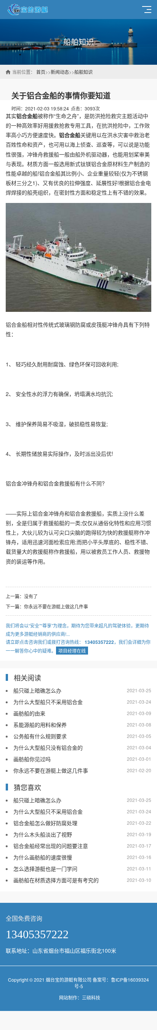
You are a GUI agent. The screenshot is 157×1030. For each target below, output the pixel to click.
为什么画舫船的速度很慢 (42, 857)
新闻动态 (60, 72)
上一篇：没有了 (22, 596)
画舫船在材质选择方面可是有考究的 (56, 880)
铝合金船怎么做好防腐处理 (45, 823)
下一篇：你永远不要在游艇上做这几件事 (47, 606)
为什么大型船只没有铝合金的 (48, 747)
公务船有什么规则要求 (40, 736)
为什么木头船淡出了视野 (42, 834)
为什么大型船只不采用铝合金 (48, 702)
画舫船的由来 (29, 713)
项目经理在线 (72, 650)
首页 (40, 72)
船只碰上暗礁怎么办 (37, 690)
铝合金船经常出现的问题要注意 (50, 846)
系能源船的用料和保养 (40, 724)
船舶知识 (83, 72)
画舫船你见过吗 (32, 759)
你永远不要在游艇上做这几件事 (50, 770)
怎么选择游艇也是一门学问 (45, 868)
